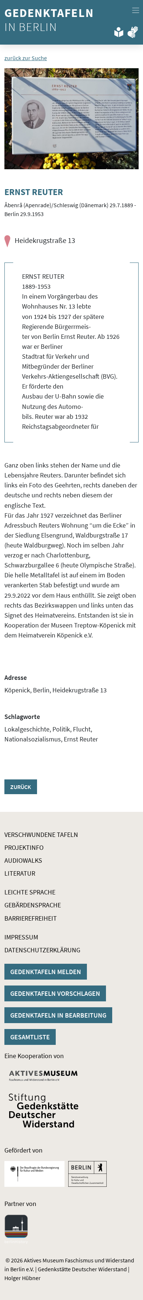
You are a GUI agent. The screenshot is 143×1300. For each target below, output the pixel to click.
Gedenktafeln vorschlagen (55, 993)
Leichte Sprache (29, 892)
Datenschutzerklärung (42, 950)
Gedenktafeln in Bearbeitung (58, 1015)
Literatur (19, 873)
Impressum (21, 937)
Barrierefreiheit (30, 918)
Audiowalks (23, 860)
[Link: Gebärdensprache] (133, 30)
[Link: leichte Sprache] (119, 30)
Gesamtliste (30, 1037)
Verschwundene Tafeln (41, 834)
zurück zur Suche (25, 58)
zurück (20, 786)
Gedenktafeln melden (45, 971)
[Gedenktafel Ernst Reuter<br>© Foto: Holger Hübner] (71, 119)
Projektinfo (24, 847)
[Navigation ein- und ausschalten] (135, 10)
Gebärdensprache (32, 905)
